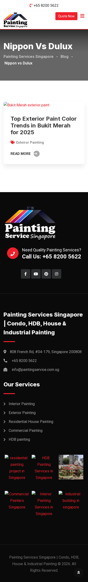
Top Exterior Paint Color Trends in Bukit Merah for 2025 (44, 125)
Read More (21, 154)
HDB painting (19, 439)
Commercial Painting (25, 430)
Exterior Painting (22, 412)
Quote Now (66, 16)
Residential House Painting (31, 421)
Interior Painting (22, 404)
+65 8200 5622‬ (46, 5)
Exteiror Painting (30, 142)
